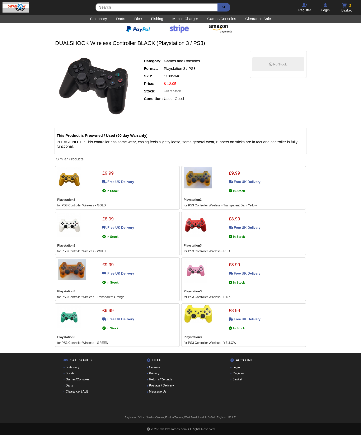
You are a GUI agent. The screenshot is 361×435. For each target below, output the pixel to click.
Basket (237, 379)
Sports (70, 373)
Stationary (72, 367)
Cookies (154, 367)
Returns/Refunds (160, 379)
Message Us (158, 391)
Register (238, 373)
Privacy (154, 373)
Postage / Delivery (161, 385)
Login (236, 367)
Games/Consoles (78, 379)
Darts (69, 385)
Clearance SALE (77, 391)
